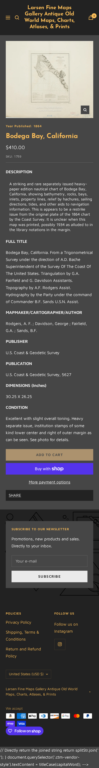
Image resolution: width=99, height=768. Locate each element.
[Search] (17, 17)
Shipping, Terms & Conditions (22, 636)
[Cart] (90, 17)
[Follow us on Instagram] (59, 644)
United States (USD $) (26, 674)
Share (15, 495)
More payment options (49, 482)
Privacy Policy (18, 622)
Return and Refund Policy (23, 652)
